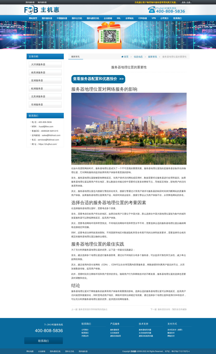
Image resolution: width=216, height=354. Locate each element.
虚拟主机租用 (115, 335)
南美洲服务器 (38, 72)
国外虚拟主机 (55, 351)
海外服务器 (42, 2)
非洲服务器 (37, 104)
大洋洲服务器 (38, 64)
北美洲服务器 (38, 96)
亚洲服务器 (37, 80)
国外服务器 (30, 2)
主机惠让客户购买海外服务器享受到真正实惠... (156, 2)
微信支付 (171, 332)
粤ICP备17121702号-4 (180, 351)
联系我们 (43, 341)
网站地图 (30, 351)
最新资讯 (75, 56)
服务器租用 (114, 329)
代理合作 (85, 335)
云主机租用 (114, 332)
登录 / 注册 (186, 2)
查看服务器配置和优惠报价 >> (98, 79)
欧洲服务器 (37, 88)
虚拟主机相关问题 (146, 335)
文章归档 (33, 56)
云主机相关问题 (145, 332)
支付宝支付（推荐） (175, 329)
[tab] (45, 56)
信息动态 (138, 56)
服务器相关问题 (145, 329)
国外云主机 (69, 351)
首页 (125, 56)
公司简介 (85, 329)
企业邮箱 (41, 351)
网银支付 (171, 335)
